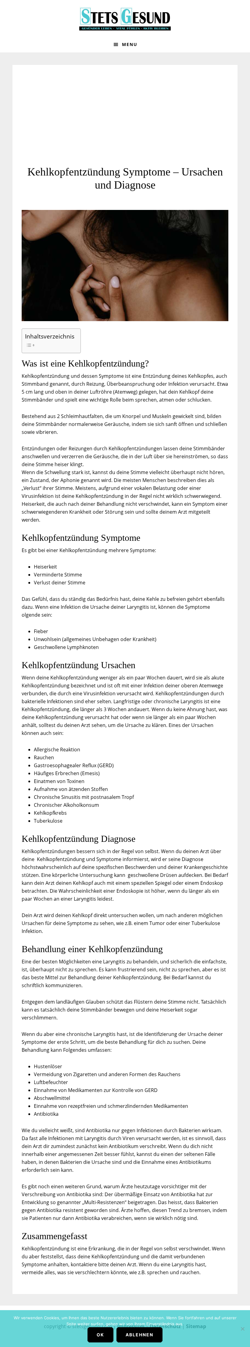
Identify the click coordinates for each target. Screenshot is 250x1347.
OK (100, 1334)
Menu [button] (130, 44)
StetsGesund (125, 18)
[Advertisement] (125, 119)
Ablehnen (139, 1334)
